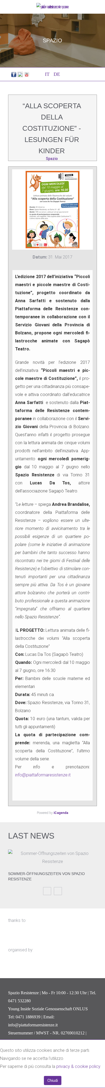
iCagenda (61, 813)
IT (48, 74)
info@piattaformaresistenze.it (43, 774)
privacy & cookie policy (78, 1066)
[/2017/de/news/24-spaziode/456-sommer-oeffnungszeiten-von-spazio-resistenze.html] (52, 858)
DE (57, 74)
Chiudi (52, 1080)
